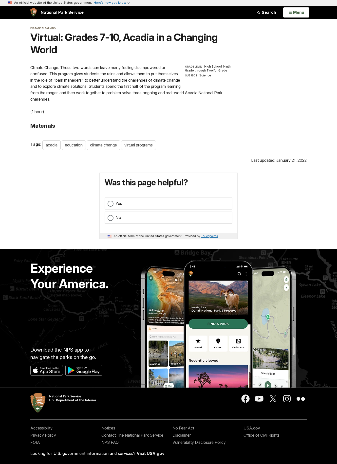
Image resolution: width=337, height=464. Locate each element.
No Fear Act (183, 428)
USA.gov (251, 428)
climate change (103, 145)
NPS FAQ (110, 442)
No (118, 217)
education (74, 145)
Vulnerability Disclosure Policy (199, 442)
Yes (118, 203)
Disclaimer (181, 435)
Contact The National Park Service (132, 435)
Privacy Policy (43, 435)
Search (268, 12)
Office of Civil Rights (261, 435)
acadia (51, 145)
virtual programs (138, 145)
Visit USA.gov (151, 453)
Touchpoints (209, 235)
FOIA (35, 442)
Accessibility (41, 428)
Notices (108, 428)
